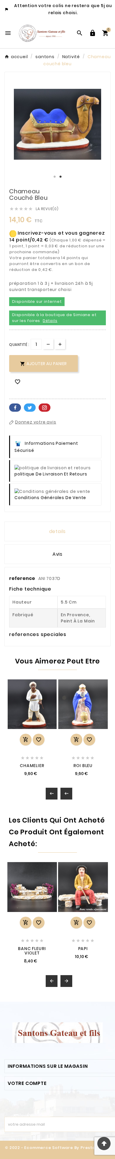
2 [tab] (60, 177)
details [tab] (57, 531)
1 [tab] (55, 177)
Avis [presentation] (57, 554)
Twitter (30, 407)
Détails (50, 320)
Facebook (15, 407)
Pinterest (44, 407)
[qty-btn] (60, 344)
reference (22, 578)
